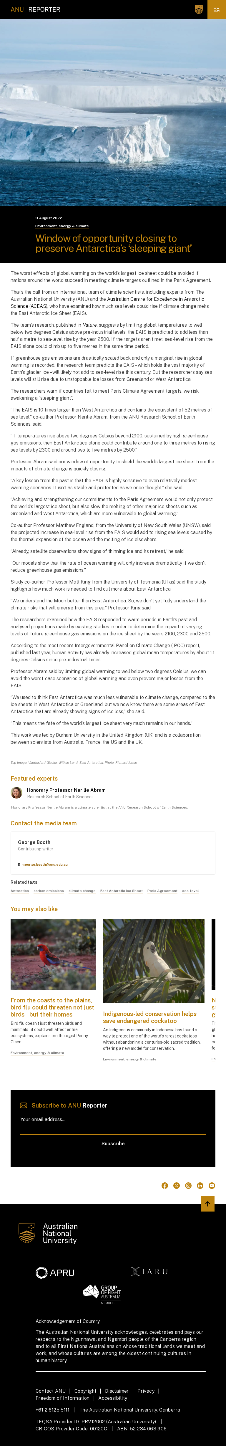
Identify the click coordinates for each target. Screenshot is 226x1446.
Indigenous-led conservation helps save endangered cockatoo (150, 1017)
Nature (89, 325)
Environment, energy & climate (62, 226)
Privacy (145, 1391)
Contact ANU (51, 1391)
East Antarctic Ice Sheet (121, 891)
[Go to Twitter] (176, 1185)
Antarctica (20, 891)
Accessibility (112, 1398)
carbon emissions (49, 891)
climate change (82, 891)
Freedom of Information (63, 1398)
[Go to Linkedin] (200, 1185)
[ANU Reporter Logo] (35, 9)
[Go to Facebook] (164, 1185)
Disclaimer (117, 1391)
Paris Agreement (162, 891)
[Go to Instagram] (188, 1185)
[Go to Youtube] (211, 1185)
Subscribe (113, 1143)
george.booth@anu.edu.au (45, 864)
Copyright (85, 1391)
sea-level (190, 891)
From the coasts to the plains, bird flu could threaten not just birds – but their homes (52, 1007)
